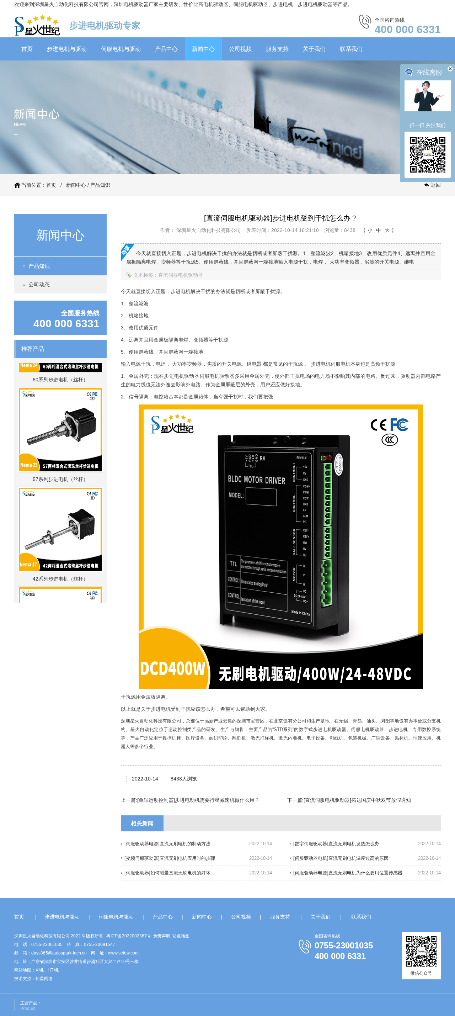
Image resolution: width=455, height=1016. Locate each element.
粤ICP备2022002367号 (128, 935)
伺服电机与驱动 (121, 49)
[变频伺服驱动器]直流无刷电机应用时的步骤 (169, 858)
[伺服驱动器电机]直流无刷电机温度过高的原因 (341, 858)
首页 (27, 49)
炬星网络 (44, 978)
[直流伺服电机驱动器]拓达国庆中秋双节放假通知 (357, 800)
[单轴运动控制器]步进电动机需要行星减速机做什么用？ (198, 800)
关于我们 (314, 49)
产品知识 (100, 185)
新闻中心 (203, 49)
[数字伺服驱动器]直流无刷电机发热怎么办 (336, 843)
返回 (436, 185)
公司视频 (240, 49)
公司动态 (39, 284)
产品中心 (166, 49)
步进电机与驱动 (67, 49)
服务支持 (277, 49)
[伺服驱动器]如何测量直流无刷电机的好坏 (167, 872)
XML (40, 970)
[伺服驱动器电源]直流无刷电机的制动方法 (167, 843)
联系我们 (351, 49)
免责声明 (161, 935)
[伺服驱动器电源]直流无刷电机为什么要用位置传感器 (347, 872)
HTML (53, 970)
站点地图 (180, 935)
